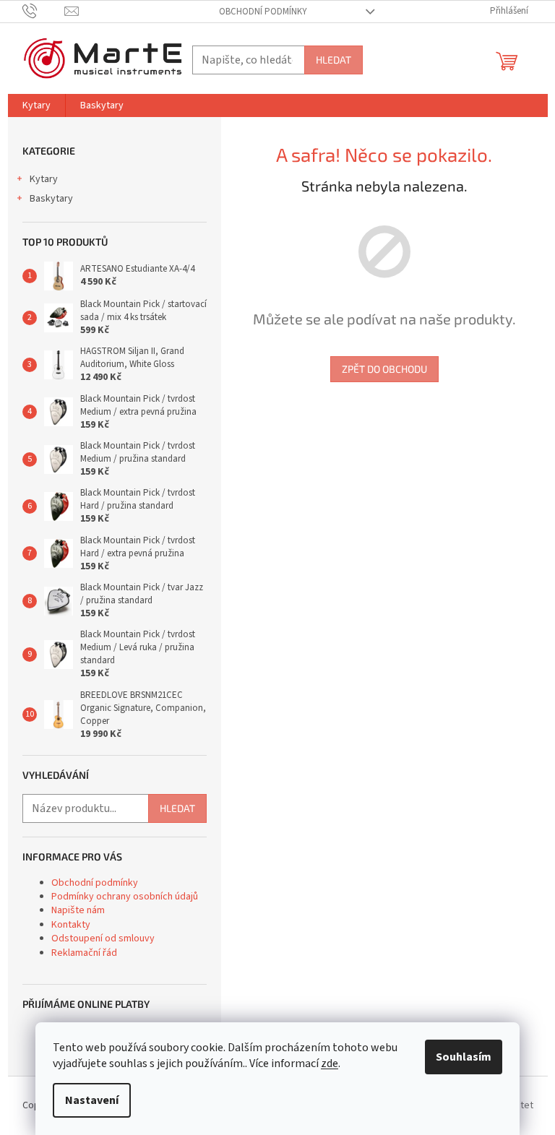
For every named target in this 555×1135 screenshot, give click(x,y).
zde (329, 1063)
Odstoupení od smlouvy (103, 938)
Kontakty (70, 925)
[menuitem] (36, 105)
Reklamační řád (84, 953)
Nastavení (92, 1100)
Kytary (44, 179)
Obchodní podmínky (263, 11)
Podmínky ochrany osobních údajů (124, 896)
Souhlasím (463, 1057)
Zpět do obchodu (384, 369)
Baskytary (51, 198)
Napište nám (78, 910)
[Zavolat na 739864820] (43, 10)
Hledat (333, 59)
